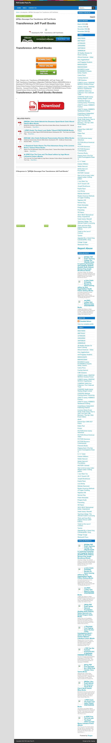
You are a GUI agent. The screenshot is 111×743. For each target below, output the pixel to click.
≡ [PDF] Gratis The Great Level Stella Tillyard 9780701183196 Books (49, 130)
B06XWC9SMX (82, 67)
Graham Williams (83, 164)
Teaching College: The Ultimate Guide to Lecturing (86, 222)
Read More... (36, 127)
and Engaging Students (85, 62)
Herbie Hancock (83, 166)
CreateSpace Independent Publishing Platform (86, 114)
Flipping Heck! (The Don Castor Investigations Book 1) (86, 157)
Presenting (81, 210)
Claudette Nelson (85, 321)
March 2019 (81, 24)
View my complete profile (85, 324)
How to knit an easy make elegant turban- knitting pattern (86, 177)
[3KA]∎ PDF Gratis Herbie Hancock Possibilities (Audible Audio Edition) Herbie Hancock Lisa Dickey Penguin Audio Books (85, 610)
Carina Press (82, 75)
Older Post (72, 225)
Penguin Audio (82, 207)
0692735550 (81, 38)
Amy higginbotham (83, 59)
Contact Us (32, 8)
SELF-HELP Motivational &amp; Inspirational (85, 215)
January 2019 (82, 26)
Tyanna (80, 235)
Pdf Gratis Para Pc (23, 3)
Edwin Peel (81, 133)
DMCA (24, 8)
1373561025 (81, 43)
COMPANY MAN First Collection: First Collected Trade (86, 92)
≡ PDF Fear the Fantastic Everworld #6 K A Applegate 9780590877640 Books (86, 651)
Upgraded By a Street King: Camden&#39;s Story (86, 239)
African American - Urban (85, 57)
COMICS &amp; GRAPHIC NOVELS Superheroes (86, 87)
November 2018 (82, 31)
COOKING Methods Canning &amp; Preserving (86, 101)
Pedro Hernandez (83, 205)
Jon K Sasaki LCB (83, 184)
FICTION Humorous (84, 146)
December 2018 (82, 29)
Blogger (90, 735)
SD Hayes (81, 212)
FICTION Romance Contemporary (84, 150)
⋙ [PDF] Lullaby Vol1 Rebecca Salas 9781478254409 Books (86, 304)
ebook (79, 127)
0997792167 (81, 41)
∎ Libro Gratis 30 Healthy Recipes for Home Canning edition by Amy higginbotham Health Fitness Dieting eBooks (86, 285)
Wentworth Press (83, 244)
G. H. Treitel (81, 161)
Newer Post (21, 225)
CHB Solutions (82, 80)
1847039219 (81, 48)
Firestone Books (83, 153)
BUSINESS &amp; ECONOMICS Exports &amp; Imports (85, 71)
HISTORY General (83, 173)
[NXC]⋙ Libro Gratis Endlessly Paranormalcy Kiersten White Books (49, 138)
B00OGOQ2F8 (82, 64)
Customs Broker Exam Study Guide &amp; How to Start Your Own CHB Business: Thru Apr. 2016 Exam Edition (86, 121)
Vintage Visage (82, 242)
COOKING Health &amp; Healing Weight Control (85, 97)
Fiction (80, 136)
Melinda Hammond (83, 193)
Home (19, 8)
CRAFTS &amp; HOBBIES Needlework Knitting (86, 110)
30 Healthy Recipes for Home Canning (85, 54)
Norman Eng (81, 202)
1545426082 (81, 45)
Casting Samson (83, 78)
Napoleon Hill (82, 200)
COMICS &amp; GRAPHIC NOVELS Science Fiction (86, 83)
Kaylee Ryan (82, 188)
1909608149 (81, 50)
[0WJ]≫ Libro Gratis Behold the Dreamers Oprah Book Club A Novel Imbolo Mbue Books (85, 686)
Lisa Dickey (81, 191)
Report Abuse (85, 248)
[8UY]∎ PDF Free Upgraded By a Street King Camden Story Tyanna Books (86, 668)
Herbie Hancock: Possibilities (83, 169)
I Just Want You (83, 181)
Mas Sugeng (91, 741)
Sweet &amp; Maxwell (85, 219)
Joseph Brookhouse (84, 186)
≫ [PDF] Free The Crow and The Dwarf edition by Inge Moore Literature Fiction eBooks (86, 721)
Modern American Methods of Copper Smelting (86, 197)
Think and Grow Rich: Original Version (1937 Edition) (84, 227)
